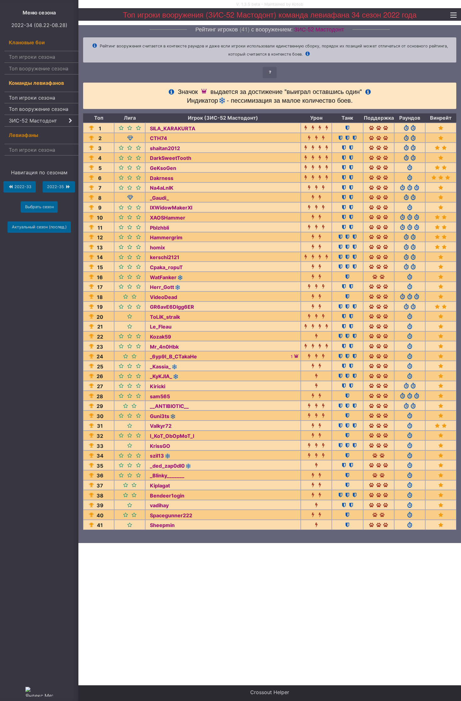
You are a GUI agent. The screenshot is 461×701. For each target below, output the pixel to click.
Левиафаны (23, 135)
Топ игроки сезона (32, 57)
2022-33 (22, 186)
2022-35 (56, 186)
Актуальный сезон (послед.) (39, 227)
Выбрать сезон (39, 206)
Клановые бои (27, 42)
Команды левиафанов (36, 83)
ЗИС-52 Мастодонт (33, 120)
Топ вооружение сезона (38, 68)
